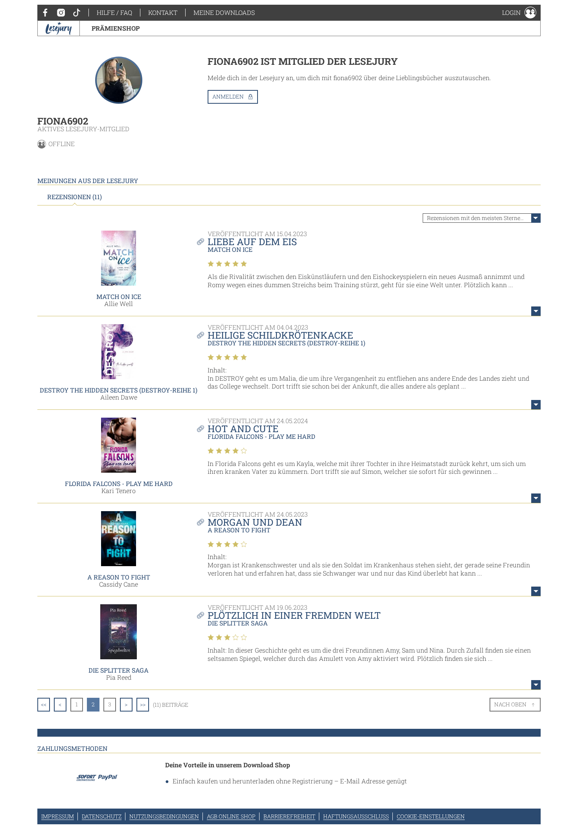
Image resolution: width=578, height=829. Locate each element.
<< (43, 704)
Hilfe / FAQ (114, 12)
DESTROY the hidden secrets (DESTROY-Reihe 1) (118, 390)
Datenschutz (101, 816)
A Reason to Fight (118, 577)
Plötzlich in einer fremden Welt (294, 615)
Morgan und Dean (255, 522)
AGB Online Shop (231, 816)
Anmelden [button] (228, 96)
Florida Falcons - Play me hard (119, 483)
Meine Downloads (224, 12)
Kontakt (162, 12)
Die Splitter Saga (118, 670)
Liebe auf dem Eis (252, 241)
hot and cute (243, 428)
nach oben (510, 704)
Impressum (57, 816)
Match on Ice (118, 296)
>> (142, 704)
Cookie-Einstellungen (431, 816)
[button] (519, 12)
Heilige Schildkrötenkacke (280, 335)
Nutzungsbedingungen (164, 816)
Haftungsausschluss (356, 816)
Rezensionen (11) (74, 197)
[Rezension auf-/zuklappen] (536, 311)
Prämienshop (116, 28)
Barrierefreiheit (289, 816)
